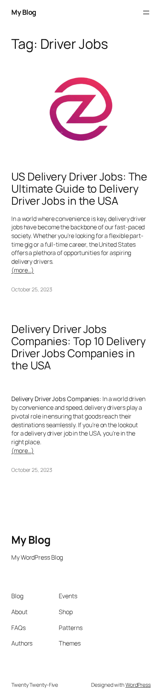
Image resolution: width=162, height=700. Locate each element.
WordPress (138, 684)
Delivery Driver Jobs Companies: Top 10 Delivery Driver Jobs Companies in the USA (78, 347)
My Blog (23, 12)
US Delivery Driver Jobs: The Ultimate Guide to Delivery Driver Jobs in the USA (79, 189)
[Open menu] (146, 12)
